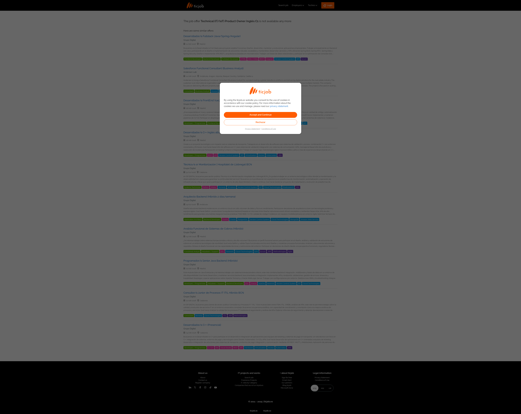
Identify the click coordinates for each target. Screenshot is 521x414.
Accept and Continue (261, 114)
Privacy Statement (252, 129)
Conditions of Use (268, 129)
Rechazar (260, 122)
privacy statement (279, 106)
